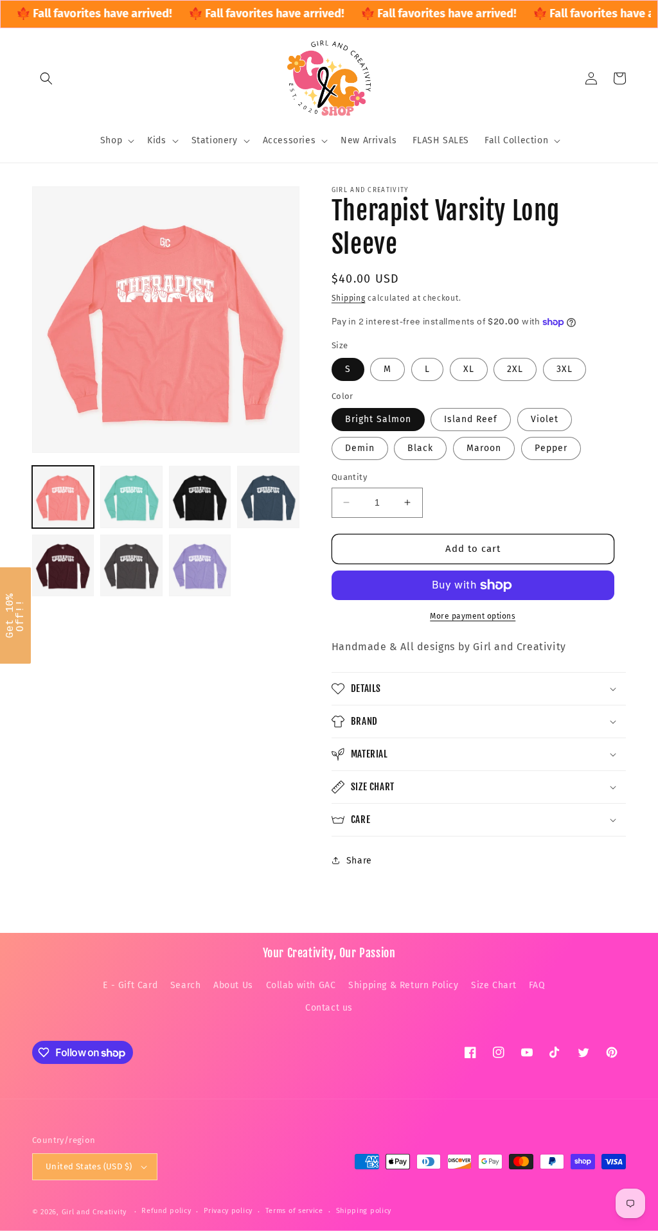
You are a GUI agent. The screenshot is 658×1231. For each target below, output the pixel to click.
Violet (544, 419)
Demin (360, 448)
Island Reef (470, 419)
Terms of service (294, 1211)
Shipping (349, 298)
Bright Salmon (378, 419)
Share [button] (359, 860)
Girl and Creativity (94, 1212)
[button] (46, 78)
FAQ (537, 985)
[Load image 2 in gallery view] (131, 496)
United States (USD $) (89, 1166)
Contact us (329, 1007)
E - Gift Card (130, 985)
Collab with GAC (301, 985)
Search (185, 985)
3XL (564, 369)
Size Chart (493, 985)
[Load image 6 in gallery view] (131, 565)
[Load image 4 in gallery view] (268, 496)
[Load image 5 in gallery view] (63, 565)
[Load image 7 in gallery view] (200, 565)
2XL (515, 369)
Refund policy (166, 1211)
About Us (233, 985)
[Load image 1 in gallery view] (63, 496)
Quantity (349, 477)
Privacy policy (228, 1211)
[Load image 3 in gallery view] (200, 496)
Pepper (551, 448)
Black (420, 448)
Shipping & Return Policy (403, 985)
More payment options (472, 616)
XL (468, 369)
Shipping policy (364, 1211)
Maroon (484, 448)
